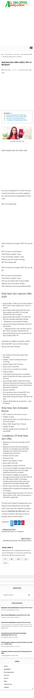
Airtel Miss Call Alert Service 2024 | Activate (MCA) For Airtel (16, 652)
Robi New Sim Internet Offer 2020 (16, 117)
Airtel (5, 666)
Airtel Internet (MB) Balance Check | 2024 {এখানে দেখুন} (15, 622)
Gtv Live (6, 675)
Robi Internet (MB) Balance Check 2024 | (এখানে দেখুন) (15, 615)
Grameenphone (9, 672)
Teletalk (6, 687)
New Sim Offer (24, 70)
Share (15, 523)
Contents (7, 113)
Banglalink (7, 669)
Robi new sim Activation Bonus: (16, 118)
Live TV (6, 678)
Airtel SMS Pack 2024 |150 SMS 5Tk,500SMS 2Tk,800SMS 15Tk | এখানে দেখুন (13, 634)
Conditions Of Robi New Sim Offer (17, 120)
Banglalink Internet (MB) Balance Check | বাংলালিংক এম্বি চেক (16, 607)
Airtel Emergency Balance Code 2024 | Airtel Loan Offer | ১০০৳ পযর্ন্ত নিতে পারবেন (16, 643)
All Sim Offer (6, 548)
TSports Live (8, 684)
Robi (5, 681)
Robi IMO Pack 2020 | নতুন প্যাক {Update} (12, 531)
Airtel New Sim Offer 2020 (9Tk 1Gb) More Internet (17, 540)
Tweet (11, 524)
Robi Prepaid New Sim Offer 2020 (16, 115)
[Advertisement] (17, 27)
